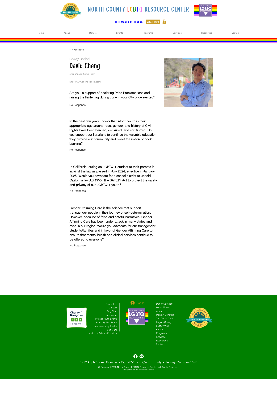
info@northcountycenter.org (156, 362)
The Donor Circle (165, 318)
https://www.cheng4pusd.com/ (85, 81)
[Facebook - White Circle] (135, 356)
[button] (164, 21)
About (159, 311)
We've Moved (163, 307)
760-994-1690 (187, 362)
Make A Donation (165, 315)
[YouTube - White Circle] (141, 356)
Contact (160, 344)
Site (124, 370)
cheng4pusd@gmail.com (82, 73)
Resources (162, 340)
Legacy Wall (162, 326)
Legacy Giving (163, 322)
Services (161, 337)
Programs (161, 333)
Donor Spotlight (164, 304)
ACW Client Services (146, 370)
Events (160, 329)
